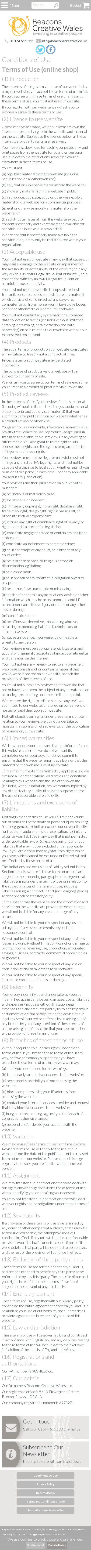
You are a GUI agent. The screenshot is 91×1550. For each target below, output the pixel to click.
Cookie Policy (57, 1545)
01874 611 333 (22, 41)
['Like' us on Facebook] (51, 50)
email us (74, 1429)
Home (45, 26)
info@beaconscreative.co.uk (64, 41)
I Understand (35, 1545)
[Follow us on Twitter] (40, 50)
